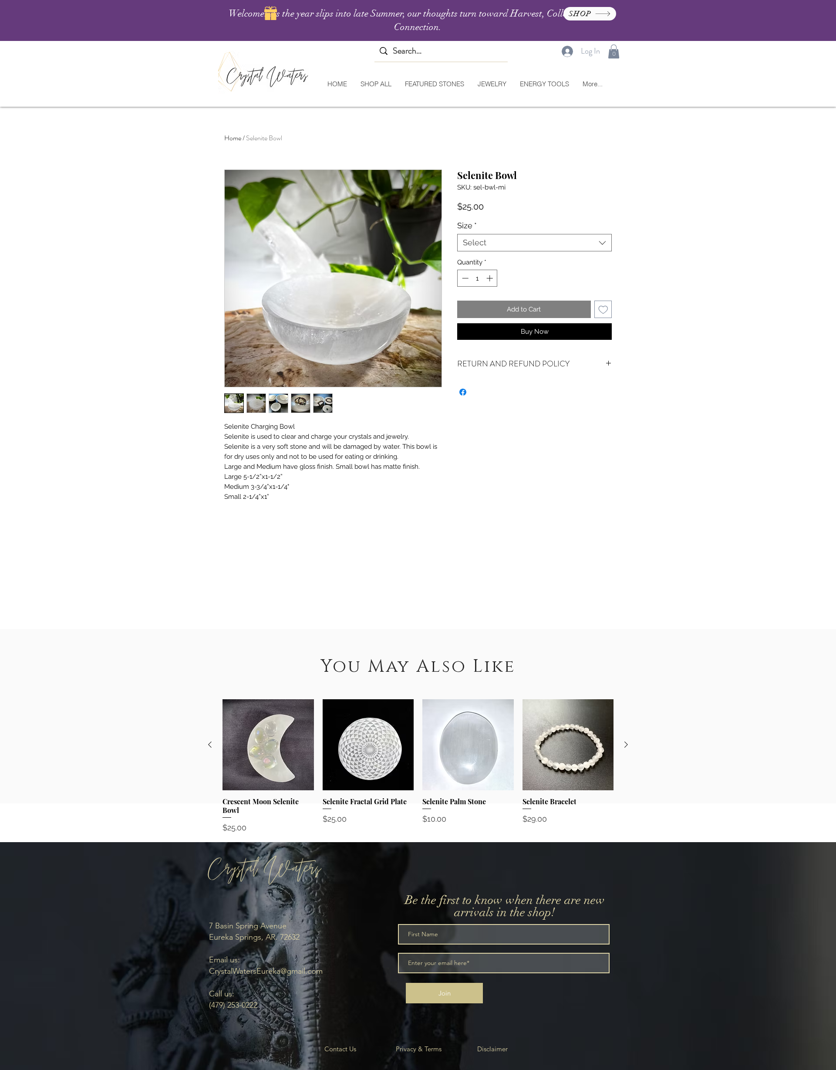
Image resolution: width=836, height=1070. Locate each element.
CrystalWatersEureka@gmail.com (266, 971)
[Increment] (490, 278)
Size (467, 225)
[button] (614, 51)
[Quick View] (268, 745)
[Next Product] (626, 744)
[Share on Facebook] (463, 392)
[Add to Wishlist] (603, 309)
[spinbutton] (477, 278)
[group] (418, 766)
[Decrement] (464, 278)
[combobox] (534, 242)
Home (232, 138)
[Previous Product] (210, 744)
